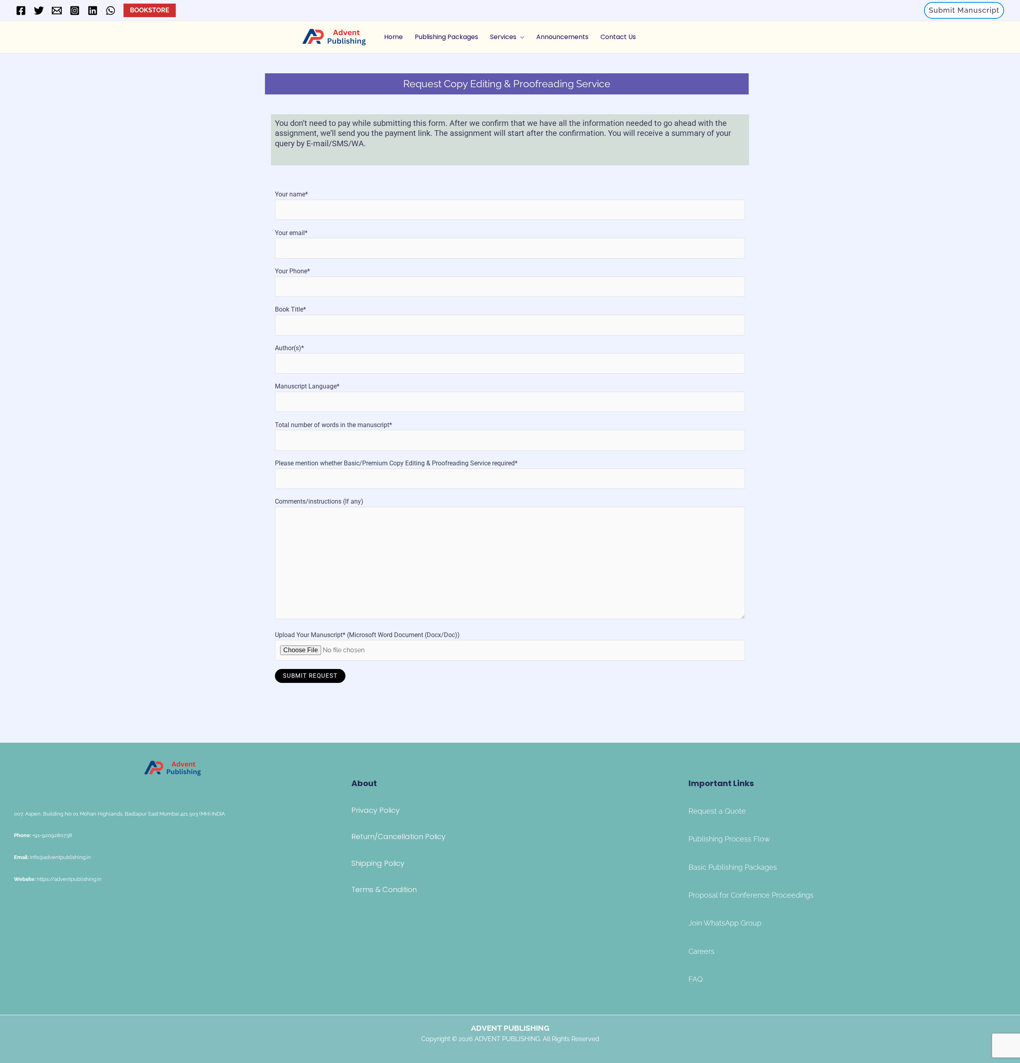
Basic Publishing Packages (732, 867)
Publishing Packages (446, 36)
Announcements (562, 36)
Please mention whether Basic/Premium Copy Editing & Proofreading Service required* (396, 463)
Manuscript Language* (307, 386)
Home (393, 36)
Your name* (291, 194)
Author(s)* (289, 348)
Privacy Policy (375, 810)
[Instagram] (75, 11)
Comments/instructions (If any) (319, 501)
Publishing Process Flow (729, 839)
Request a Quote (717, 811)
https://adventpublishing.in (68, 879)
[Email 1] (57, 11)
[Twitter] (39, 11)
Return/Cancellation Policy (398, 836)
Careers (701, 951)
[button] (964, 10)
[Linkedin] (93, 11)
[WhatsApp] (111, 11)
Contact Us (618, 36)
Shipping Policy (377, 863)
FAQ (695, 979)
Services (503, 36)
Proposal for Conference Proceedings (751, 895)
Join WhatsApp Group (724, 923)
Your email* (291, 233)
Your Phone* (292, 271)
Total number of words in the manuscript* (333, 425)
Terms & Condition (384, 889)
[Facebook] (21, 11)
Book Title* (290, 309)
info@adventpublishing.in (60, 857)
